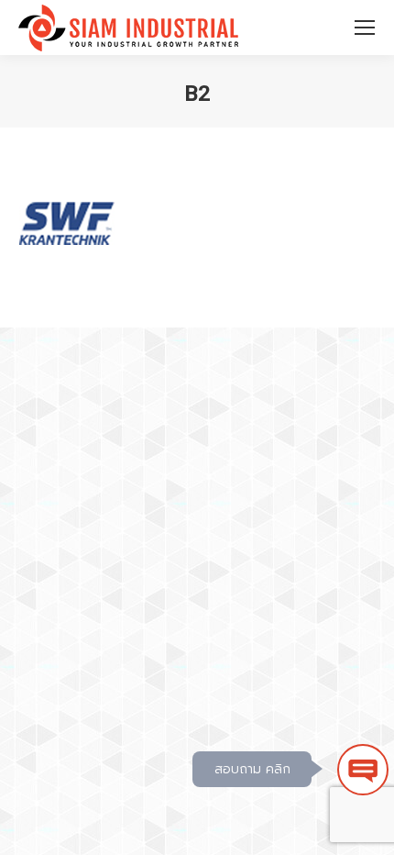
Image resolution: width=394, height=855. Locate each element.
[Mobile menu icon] (365, 28)
